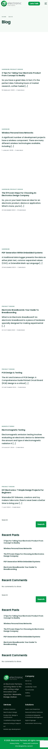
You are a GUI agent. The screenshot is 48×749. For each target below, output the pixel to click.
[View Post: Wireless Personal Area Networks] (24, 112)
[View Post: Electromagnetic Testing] (24, 409)
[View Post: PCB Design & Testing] (24, 352)
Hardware (6, 69)
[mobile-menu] (44, 3)
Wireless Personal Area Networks (18, 548)
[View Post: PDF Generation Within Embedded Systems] (24, 232)
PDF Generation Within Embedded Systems (22, 562)
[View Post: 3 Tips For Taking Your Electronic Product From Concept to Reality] (24, 52)
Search (5, 520)
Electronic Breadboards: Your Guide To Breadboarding (20, 568)
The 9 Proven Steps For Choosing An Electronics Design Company (24, 555)
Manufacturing (8, 426)
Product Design (16, 69)
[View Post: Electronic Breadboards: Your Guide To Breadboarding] (24, 289)
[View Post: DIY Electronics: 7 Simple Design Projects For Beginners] (24, 469)
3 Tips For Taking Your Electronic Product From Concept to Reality (23, 542)
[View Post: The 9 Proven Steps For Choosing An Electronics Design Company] (24, 172)
